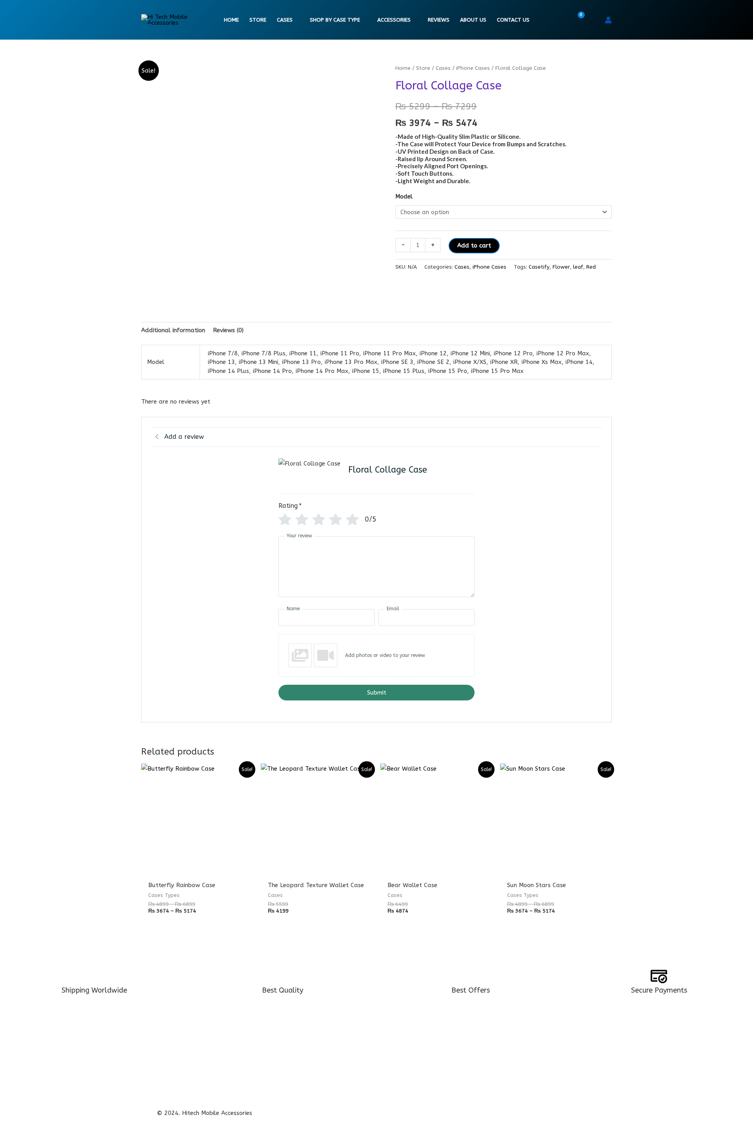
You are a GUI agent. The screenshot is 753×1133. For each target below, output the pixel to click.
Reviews (438, 20)
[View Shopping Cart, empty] (576, 20)
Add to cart (474, 245)
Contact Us (513, 20)
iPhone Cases (473, 68)
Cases (285, 20)
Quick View (197, 868)
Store (257, 20)
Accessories (394, 20)
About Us (473, 20)
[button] (593, 20)
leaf (578, 267)
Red (591, 267)
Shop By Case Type (335, 20)
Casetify (539, 267)
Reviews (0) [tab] (228, 330)
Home (231, 20)
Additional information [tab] (173, 330)
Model (404, 196)
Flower (561, 267)
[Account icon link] (608, 20)
